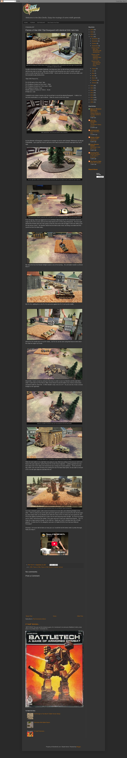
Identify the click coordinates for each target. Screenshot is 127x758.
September (95, 45)
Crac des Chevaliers (93, 121)
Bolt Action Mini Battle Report (42, 722)
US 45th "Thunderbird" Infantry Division (95, 124)
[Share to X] (54, 565)
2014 (92, 90)
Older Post (80, 616)
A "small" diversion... (32, 624)
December (95, 38)
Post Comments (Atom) (39, 619)
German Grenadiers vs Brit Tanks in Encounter (95, 156)
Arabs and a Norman (95, 162)
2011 (91, 97)
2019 (92, 32)
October (94, 43)
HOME (26, 22)
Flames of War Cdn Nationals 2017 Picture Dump (96, 63)
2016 (92, 85)
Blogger (79, 746)
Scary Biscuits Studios (94, 145)
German (56, 567)
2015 (92, 88)
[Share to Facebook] (55, 565)
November (95, 41)
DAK (31, 567)
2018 (92, 34)
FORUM (32, 22)
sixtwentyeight (94, 130)
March (94, 78)
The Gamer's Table (95, 161)
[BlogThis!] (52, 565)
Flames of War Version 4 (47, 567)
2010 (92, 99)
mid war (61, 567)
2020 (92, 29)
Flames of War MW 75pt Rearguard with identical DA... (96, 50)
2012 (92, 95)
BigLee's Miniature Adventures (95, 109)
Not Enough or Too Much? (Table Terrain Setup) (47, 713)
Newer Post (29, 616)
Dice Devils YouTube (53, 22)
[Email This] (50, 565)
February (94, 80)
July (93, 71)
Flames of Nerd (94, 137)
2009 (92, 102)
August (94, 68)
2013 (92, 92)
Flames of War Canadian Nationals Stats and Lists (96, 57)
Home (54, 616)
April (93, 75)
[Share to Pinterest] (57, 565)
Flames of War (36, 567)
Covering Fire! (94, 152)
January (94, 82)
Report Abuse (93, 169)
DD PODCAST (41, 22)
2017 (92, 36)
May (93, 73)
